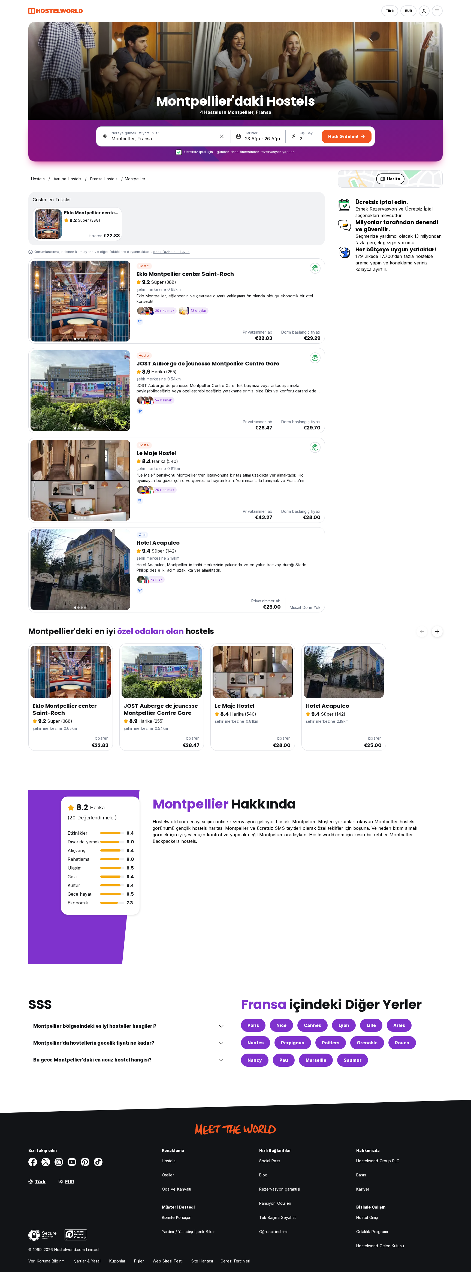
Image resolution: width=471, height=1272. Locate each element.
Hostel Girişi (367, 1217)
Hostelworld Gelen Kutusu (380, 1245)
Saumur (352, 1060)
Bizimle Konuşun (177, 1217)
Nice (281, 1025)
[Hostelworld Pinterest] (85, 1162)
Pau (283, 1060)
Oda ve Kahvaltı (176, 1189)
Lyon (344, 1025)
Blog (263, 1175)
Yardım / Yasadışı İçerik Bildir (188, 1231)
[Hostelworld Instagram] (59, 1162)
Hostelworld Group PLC (377, 1160)
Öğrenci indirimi (273, 1231)
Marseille (316, 1060)
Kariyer (362, 1189)
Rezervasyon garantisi (279, 1189)
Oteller (168, 1175)
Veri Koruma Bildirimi (46, 1261)
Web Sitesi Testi (168, 1261)
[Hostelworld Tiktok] (98, 1162)
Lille (371, 1025)
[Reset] (221, 136)
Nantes (255, 1042)
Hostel (144, 266)
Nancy (254, 1060)
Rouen (402, 1042)
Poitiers (330, 1042)
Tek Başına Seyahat (277, 1217)
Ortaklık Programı (372, 1231)
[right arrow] (437, 631)
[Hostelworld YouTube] (72, 1162)
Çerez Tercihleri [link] (235, 1261)
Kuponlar (117, 1261)
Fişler (139, 1261)
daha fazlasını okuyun (171, 252)
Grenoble (367, 1042)
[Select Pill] (424, 10)
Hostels (169, 1160)
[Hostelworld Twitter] (45, 1162)
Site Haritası (202, 1261)
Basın (361, 1175)
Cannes (312, 1025)
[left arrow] (421, 631)
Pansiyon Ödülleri (275, 1203)
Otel (142, 535)
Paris (253, 1025)
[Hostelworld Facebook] (32, 1162)
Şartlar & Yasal (87, 1261)
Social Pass (269, 1160)
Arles (399, 1025)
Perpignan (292, 1042)
